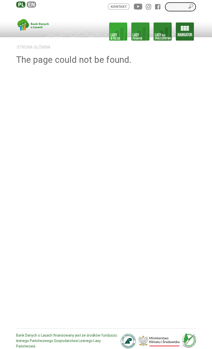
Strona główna (33, 47)
